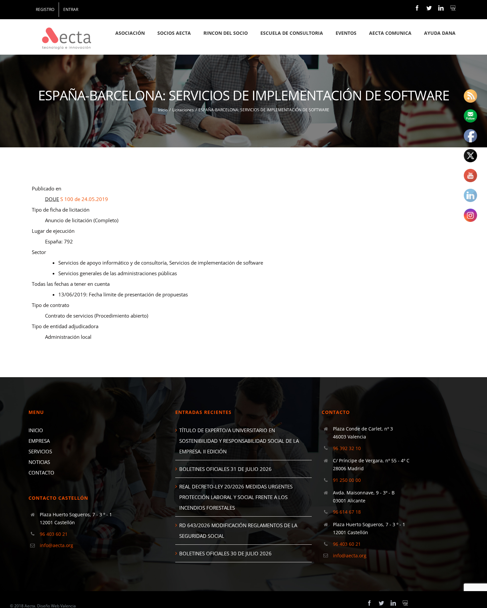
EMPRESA (39, 440)
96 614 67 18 (347, 512)
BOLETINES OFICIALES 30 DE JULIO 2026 (225, 553)
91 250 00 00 (347, 480)
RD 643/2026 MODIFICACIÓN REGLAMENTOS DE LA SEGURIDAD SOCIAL (238, 530)
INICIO (35, 430)
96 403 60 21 (54, 534)
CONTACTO (41, 472)
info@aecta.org (56, 545)
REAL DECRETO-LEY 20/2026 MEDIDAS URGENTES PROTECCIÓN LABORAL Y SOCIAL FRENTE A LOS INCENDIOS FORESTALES (236, 497)
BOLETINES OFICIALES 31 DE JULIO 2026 (225, 469)
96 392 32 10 (347, 448)
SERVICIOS (40, 451)
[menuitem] (45, 9)
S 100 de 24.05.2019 (84, 199)
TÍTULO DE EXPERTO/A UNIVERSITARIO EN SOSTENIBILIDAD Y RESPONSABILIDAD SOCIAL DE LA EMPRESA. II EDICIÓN (239, 441)
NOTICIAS (39, 462)
